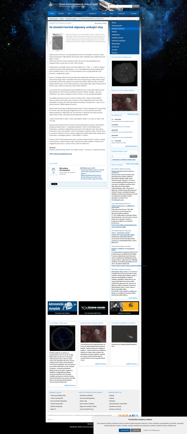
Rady (111, 13)
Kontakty (134, 13)
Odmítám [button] (136, 430)
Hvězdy (114, 32)
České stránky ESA (56, 406)
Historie (114, 53)
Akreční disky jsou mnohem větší (91, 177)
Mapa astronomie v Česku (88, 406)
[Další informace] (62, 338)
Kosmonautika (117, 26)
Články (52, 13)
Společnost (121, 13)
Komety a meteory (115, 409)
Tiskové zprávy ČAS (56, 398)
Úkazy (114, 23)
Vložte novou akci (133, 114)
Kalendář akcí (117, 115)
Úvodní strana (53, 18)
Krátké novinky (117, 165)
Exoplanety (116, 35)
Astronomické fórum (87, 409)
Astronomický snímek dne (121, 57)
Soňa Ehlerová (125, 203)
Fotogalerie (92, 13)
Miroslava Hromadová (65, 23)
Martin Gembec (126, 169)
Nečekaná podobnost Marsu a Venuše (92, 170)
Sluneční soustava (71, 18)
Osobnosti (115, 47)
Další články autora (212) (87, 168)
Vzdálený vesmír (117, 38)
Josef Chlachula (126, 231)
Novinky (61, 13)
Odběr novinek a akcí (119, 151)
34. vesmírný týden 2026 (58, 323)
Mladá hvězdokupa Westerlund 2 (91, 175)
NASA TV (53, 409)
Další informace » (70, 385)
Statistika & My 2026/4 (127, 235)
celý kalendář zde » (131, 146)
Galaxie (111, 398)
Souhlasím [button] (125, 430)
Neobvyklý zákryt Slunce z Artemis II (124, 272)
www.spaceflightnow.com (63, 154)
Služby (104, 13)
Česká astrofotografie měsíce (123, 90)
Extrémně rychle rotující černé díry (91, 179)
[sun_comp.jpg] (56, 51)
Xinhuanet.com (118, 200)
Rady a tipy (83, 401)
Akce (69, 13)
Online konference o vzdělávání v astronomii (123, 206)
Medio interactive (84, 427)
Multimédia (116, 44)
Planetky (112, 401)
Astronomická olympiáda (58, 401)
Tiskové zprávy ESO (56, 404)
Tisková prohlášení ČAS (58, 395)
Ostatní (114, 50)
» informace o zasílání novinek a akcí (123, 159)
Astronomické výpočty (87, 398)
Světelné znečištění (118, 41)
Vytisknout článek (101, 23)
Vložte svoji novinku (132, 164)
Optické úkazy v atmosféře (118, 404)
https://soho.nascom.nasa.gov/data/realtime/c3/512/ (129, 265)
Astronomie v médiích (87, 404)
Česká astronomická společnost (62, 415)
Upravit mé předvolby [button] (151, 430)
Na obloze (79, 13)
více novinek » (133, 298)
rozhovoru (115, 240)
